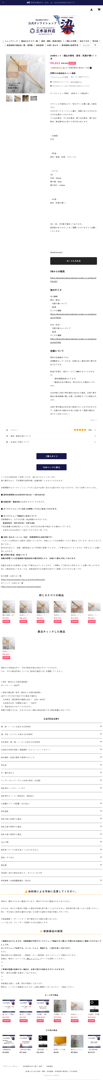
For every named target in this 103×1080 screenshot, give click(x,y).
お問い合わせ (52, 45)
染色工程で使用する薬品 (11, 827)
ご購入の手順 (70, 41)
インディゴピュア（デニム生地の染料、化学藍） (21, 780)
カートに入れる (74, 261)
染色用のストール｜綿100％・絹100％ (17, 796)
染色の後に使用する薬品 (11, 834)
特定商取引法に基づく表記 (32, 1066)
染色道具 (40, 45)
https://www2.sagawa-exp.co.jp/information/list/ (23, 579)
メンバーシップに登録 (60, 77)
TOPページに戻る (51, 467)
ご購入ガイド (51, 456)
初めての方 (84, 41)
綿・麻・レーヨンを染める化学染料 (16, 727)
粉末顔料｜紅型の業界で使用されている (17, 757)
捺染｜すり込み (7, 857)
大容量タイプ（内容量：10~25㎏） (16, 804)
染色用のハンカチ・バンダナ (13, 788)
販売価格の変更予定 (70, 45)
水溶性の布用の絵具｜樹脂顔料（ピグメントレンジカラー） (26, 750)
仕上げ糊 (4, 842)
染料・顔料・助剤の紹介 (51, 41)
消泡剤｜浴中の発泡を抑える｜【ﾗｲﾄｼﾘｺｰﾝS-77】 (22, 873)
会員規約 (49, 1066)
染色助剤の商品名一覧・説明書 (20, 45)
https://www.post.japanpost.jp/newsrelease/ (21, 586)
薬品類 (4, 865)
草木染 (95, 41)
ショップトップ (11, 41)
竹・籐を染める (7, 773)
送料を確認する (76, 82)
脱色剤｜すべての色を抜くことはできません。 (20, 850)
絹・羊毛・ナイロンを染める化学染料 (17, 734)
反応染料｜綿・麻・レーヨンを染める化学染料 (20, 742)
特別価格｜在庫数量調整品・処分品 (16, 880)
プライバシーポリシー (11, 1066)
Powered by (49, 1075)
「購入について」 (32, 959)
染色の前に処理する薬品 (11, 819)
